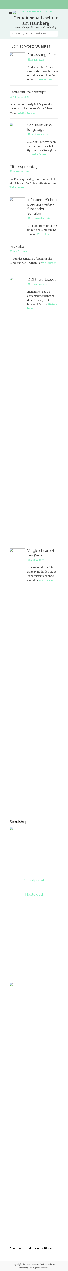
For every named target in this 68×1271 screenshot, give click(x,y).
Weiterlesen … (47, 79)
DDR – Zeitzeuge (42, 279)
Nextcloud (34, 894)
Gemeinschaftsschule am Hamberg (35, 20)
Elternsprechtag (24, 167)
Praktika (17, 246)
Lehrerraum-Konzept (28, 92)
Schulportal (34, 880)
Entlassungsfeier (41, 55)
